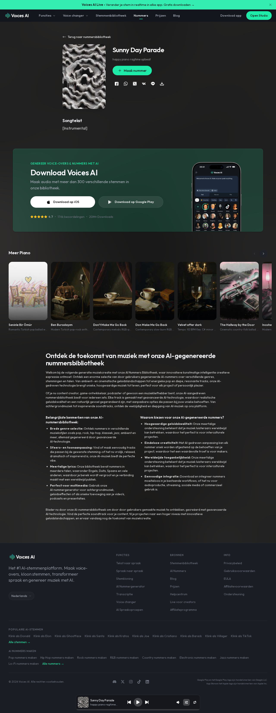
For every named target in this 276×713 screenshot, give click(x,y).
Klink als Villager (216, 636)
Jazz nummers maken (234, 658)
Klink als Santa (94, 636)
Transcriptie (124, 594)
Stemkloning (124, 579)
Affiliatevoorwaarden (238, 586)
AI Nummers (178, 571)
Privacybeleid (233, 563)
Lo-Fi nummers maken (24, 664)
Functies (45, 15)
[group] (138, 710)
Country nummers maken (159, 658)
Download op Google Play (134, 202)
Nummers (141, 15)
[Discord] (114, 681)
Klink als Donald (19, 636)
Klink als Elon (42, 636)
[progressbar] (138, 710)
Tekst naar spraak (128, 563)
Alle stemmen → (19, 642)
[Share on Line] (153, 84)
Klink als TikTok (241, 636)
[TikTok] (139, 681)
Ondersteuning (234, 594)
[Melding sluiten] (270, 5)
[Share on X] (135, 84)
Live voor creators (183, 602)
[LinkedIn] (147, 681)
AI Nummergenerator (130, 586)
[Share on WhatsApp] (126, 84)
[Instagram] (131, 681)
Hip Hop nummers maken (57, 658)
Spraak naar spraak (129, 571)
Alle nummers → (53, 664)
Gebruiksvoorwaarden (239, 571)
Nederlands (19, 596)
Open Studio (259, 15)
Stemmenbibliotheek (111, 15)
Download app (231, 15)
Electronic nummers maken (198, 658)
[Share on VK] (144, 84)
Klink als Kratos (118, 636)
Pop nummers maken (23, 658)
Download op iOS (66, 202)
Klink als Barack (191, 636)
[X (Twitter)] (122, 681)
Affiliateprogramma (183, 610)
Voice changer (73, 15)
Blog (176, 15)
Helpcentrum (178, 594)
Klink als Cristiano (165, 636)
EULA (227, 579)
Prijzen (160, 15)
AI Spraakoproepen (129, 610)
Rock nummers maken (92, 658)
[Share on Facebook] (117, 84)
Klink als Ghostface (68, 636)
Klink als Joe (140, 636)
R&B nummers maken (124, 658)
